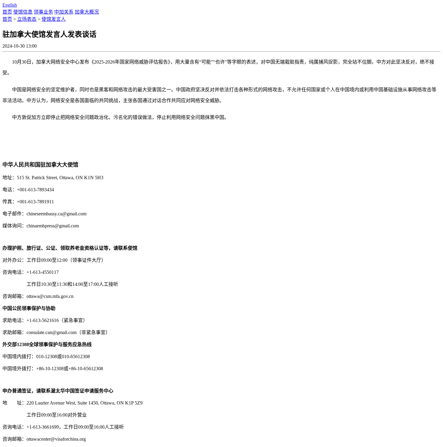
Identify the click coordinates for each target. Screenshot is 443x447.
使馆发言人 (54, 19)
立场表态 (26, 19)
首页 (7, 11)
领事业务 (43, 11)
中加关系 (64, 11)
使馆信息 (23, 11)
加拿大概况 (87, 11)
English (9, 5)
